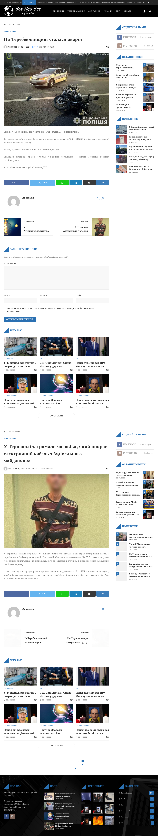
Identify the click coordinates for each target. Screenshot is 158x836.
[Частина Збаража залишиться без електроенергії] (56, 383)
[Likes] (148, 2)
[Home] (5, 24)
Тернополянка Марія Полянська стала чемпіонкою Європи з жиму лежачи (127, 503)
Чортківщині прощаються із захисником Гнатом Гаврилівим (126, 106)
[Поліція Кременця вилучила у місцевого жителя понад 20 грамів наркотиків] (121, 139)
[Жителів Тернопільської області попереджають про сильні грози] (86, 797)
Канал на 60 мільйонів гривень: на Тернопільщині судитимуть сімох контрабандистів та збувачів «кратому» (127, 76)
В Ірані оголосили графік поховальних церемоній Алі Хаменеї (127, 483)
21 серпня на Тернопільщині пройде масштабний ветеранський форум (127, 493)
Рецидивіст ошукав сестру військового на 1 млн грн (141, 565)
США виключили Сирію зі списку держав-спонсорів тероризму (55, 364)
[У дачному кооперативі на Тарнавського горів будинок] (98, 820)
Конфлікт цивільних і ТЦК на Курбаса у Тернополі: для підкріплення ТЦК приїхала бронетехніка (64, 825)
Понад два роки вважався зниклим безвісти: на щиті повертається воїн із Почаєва (92, 401)
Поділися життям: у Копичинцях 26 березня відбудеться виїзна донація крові (141, 167)
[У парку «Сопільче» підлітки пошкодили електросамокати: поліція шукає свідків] (121, 576)
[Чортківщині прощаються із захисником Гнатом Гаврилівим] (148, 107)
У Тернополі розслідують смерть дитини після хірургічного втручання (20, 364)
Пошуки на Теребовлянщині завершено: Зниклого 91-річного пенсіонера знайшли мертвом (128, 66)
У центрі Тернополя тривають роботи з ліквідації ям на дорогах (128, 96)
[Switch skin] (144, 11)
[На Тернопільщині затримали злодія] (109, 809)
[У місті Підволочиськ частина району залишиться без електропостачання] (121, 546)
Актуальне (124, 817)
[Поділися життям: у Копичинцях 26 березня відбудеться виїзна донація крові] (121, 169)
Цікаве (123, 823)
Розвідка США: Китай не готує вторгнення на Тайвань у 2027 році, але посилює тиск (101, 2)
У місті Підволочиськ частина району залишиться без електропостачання (140, 545)
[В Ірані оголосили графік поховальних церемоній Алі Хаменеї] (148, 484)
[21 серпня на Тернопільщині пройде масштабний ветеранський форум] (148, 494)
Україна (124, 799)
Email (43, 295)
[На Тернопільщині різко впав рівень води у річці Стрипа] (109, 820)
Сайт (78, 295)
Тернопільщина (11, 395)
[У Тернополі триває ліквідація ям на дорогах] (109, 797)
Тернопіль (8, 358)
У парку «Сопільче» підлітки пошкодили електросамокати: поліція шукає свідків (140, 575)
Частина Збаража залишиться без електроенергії (51, 401)
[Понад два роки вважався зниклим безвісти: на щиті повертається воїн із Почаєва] (92, 383)
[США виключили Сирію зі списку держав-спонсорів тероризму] (56, 346)
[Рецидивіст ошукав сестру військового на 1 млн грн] (121, 566)
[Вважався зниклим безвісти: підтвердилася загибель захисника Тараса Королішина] (148, 514)
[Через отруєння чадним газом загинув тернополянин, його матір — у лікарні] (148, 475)
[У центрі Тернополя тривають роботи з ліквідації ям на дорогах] (148, 97)
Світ (41, 358)
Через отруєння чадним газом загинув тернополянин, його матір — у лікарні (127, 473)
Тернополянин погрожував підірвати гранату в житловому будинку (140, 535)
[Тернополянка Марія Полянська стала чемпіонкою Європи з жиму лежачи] (148, 504)
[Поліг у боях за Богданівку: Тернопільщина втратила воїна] (86, 809)
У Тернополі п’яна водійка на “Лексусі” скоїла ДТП (126, 86)
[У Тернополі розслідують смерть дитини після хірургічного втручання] (20, 346)
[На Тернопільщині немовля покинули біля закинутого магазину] (121, 556)
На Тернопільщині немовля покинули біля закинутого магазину (141, 555)
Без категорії (14, 24)
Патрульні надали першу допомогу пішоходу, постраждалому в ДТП (141, 158)
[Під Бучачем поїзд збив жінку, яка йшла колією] (121, 149)
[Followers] (152, 2)
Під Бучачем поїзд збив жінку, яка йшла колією (141, 148)
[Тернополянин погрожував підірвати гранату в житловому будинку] (121, 536)
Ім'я (7, 295)
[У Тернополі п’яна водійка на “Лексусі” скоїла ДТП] (148, 87)
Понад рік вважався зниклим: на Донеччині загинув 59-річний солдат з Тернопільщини (20, 401)
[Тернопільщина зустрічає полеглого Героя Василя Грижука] (86, 820)
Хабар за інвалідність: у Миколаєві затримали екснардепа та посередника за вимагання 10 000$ (65, 805)
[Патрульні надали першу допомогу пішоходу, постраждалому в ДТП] (121, 159)
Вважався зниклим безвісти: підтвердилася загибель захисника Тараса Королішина (128, 513)
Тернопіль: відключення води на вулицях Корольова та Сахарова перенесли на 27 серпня (65, 795)
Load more (56, 415)
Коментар (10, 263)
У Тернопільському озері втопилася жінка (141, 128)
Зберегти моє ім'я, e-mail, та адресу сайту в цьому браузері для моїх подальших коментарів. (51, 310)
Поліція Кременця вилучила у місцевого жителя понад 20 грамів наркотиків (141, 138)
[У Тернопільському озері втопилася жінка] (121, 129)
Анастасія (28, 197)
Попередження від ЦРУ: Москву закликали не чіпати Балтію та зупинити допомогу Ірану (92, 364)
